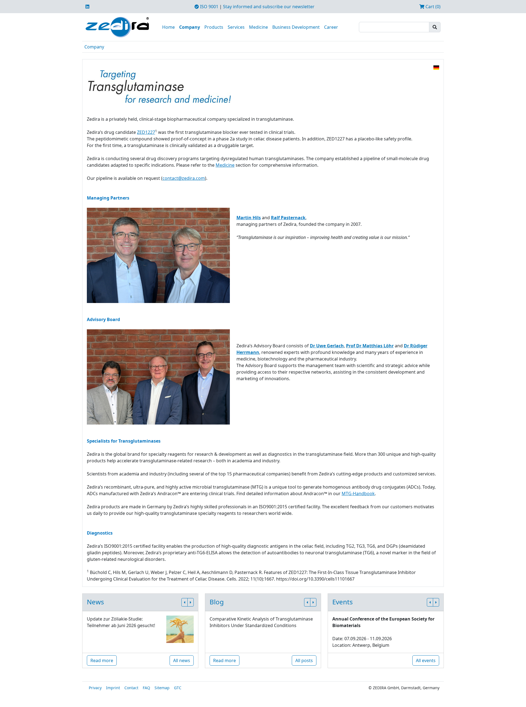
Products (213, 27)
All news (181, 660)
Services (236, 27)
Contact (131, 687)
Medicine (258, 27)
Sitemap (162, 687)
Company (189, 27)
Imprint (113, 687)
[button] (184, 602)
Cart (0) (432, 7)
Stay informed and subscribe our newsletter (269, 7)
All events (426, 660)
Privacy (95, 687)
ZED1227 (146, 132)
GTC (177, 687)
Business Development (296, 27)
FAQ (146, 687)
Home (168, 27)
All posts (304, 660)
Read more (101, 660)
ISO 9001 (208, 7)
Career (331, 27)
